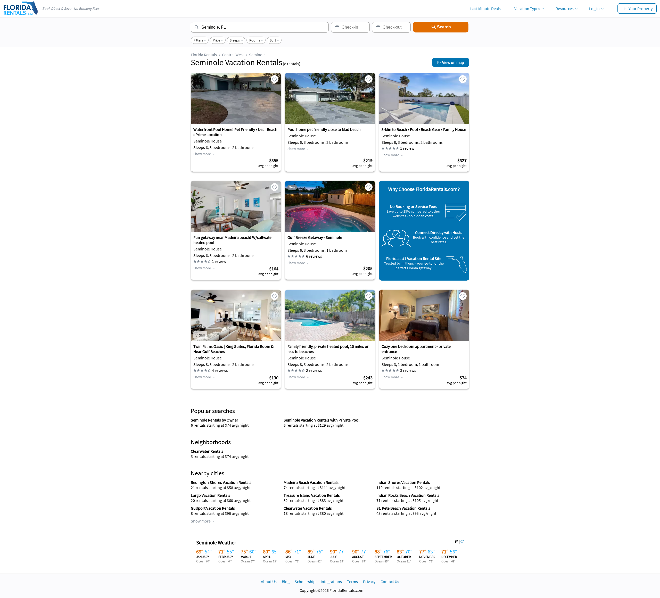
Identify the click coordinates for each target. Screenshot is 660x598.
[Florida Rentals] (20, 15)
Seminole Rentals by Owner (214, 420)
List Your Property (637, 8)
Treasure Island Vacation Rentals (312, 495)
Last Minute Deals (485, 8)
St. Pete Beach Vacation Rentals (403, 508)
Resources (565, 8)
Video (200, 335)
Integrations (331, 581)
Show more (202, 153)
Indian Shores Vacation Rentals (403, 482)
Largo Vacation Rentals (210, 495)
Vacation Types (527, 8)
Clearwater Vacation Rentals (308, 508)
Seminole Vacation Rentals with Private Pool (321, 420)
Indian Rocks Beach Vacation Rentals (407, 495)
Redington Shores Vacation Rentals (221, 482)
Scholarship (305, 581)
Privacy (369, 581)
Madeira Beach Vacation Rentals (311, 482)
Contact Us (390, 581)
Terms (352, 581)
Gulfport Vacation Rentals (213, 508)
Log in (594, 8)
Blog (286, 581)
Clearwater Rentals (207, 451)
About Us (269, 581)
